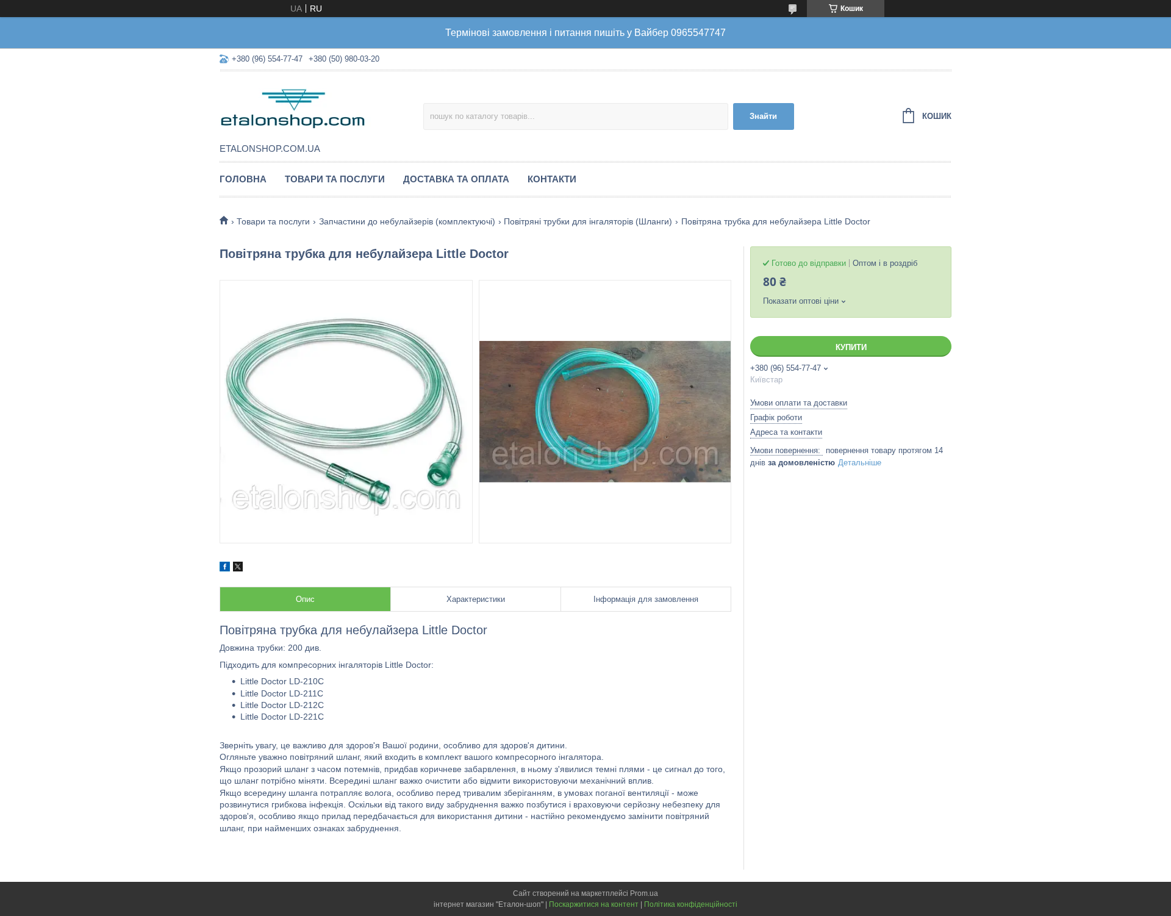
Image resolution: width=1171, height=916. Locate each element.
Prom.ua (644, 893)
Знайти (763, 116)
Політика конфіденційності (690, 904)
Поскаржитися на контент (594, 904)
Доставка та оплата (456, 179)
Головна (243, 179)
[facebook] (225, 568)
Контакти (552, 179)
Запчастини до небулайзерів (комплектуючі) (407, 221)
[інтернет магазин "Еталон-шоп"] (321, 107)
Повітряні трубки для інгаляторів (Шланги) (588, 221)
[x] (238, 568)
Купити (851, 347)
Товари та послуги (335, 179)
